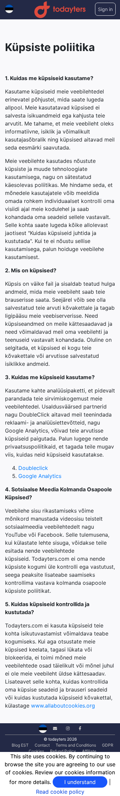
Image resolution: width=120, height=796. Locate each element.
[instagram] (65, 728)
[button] (9, 7)
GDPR (107, 745)
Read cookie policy (60, 791)
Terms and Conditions (76, 745)
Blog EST (20, 745)
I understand (80, 782)
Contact (42, 745)
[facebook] (77, 728)
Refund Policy (63, 751)
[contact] (52, 728)
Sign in (105, 9)
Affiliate (89, 751)
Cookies (36, 751)
